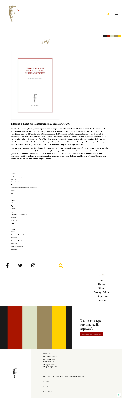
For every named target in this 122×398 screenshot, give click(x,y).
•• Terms (45, 386)
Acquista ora (14, 237)
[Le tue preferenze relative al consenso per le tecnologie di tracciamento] (119, 395)
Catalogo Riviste (101, 296)
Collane (101, 284)
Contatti (102, 300)
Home (101, 279)
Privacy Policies (47, 391)
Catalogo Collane (102, 292)
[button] (108, 13)
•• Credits (46, 381)
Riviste (101, 288)
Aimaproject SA (53, 376)
